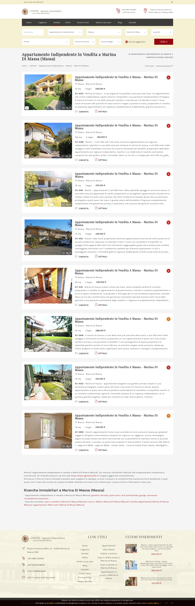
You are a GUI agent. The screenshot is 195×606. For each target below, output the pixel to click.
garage (142, 495)
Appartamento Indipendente (51, 66)
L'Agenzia (42, 22)
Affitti (67, 22)
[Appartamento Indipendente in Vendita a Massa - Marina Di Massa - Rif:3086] (48, 140)
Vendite (56, 22)
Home (28, 22)
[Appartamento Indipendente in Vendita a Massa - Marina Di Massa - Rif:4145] (48, 285)
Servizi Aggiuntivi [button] (136, 42)
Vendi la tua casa (103, 22)
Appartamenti (109, 545)
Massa (69, 66)
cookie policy (153, 603)
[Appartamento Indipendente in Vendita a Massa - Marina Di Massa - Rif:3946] (48, 334)
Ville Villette (108, 549)
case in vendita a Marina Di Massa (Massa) (65, 502)
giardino (95, 495)
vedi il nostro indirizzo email (41, 577)
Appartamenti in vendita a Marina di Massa (108, 575)
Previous (28, 93)
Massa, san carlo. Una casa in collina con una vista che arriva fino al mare (156, 579)
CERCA (164, 41)
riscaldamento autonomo (36, 498)
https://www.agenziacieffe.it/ (85, 476)
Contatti (132, 22)
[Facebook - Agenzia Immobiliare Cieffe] (172, 2)
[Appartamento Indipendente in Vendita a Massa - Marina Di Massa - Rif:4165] (48, 237)
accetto (50, 603)
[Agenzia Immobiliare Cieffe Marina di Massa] (42, 9)
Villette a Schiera (108, 553)
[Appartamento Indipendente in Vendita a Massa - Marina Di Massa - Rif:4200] (48, 92)
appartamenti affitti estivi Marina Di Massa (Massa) (58, 505)
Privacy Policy (84, 577)
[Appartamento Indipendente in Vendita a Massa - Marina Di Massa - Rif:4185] (48, 189)
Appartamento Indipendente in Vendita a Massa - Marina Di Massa (116, 78)
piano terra (115, 495)
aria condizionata (130, 495)
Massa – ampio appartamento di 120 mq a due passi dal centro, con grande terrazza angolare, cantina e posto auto (156, 548)
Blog (120, 22)
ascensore (152, 495)
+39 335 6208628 (36, 565)
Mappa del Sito (85, 581)
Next (70, 93)
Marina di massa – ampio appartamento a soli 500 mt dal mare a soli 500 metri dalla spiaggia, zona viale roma (156, 564)
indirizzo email (128, 12)
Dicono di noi (83, 22)
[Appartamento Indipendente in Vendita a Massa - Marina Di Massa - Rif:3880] (48, 430)
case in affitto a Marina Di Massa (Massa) (108, 502)
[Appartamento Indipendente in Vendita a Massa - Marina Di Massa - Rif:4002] (48, 382)
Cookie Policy (85, 573)
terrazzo (105, 495)
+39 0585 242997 (128, 10)
